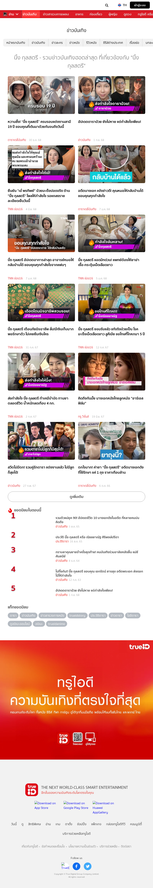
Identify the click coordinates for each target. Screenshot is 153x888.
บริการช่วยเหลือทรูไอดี (77, 833)
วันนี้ (14, 824)
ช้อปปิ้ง (81, 824)
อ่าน (11, 14)
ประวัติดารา (62, 541)
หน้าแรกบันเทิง (15, 42)
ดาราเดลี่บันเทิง (17, 140)
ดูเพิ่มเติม (76, 496)
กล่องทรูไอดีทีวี (115, 824)
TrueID (11, 5)
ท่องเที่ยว (96, 14)
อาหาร (79, 14)
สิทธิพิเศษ (34, 824)
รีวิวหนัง (91, 42)
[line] (65, 866)
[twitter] (88, 866)
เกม (58, 824)
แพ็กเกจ (96, 824)
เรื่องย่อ (134, 42)
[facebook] (76, 866)
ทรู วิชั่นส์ (83, 416)
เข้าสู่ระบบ (140, 5)
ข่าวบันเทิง (30, 14)
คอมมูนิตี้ (136, 824)
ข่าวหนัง (74, 42)
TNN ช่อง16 (15, 209)
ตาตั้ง (68, 824)
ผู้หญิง (113, 14)
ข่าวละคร (57, 42)
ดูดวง (127, 14)
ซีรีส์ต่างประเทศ (113, 42)
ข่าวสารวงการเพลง (56, 14)
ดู (23, 824)
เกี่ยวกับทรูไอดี (30, 846)
